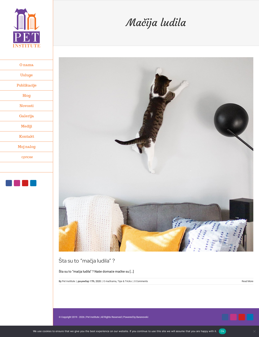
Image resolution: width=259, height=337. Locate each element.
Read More (247, 281)
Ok (222, 331)
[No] (254, 331)
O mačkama (109, 281)
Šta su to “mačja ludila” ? (87, 260)
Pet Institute (68, 281)
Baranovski (142, 317)
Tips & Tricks (125, 281)
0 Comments (141, 281)
